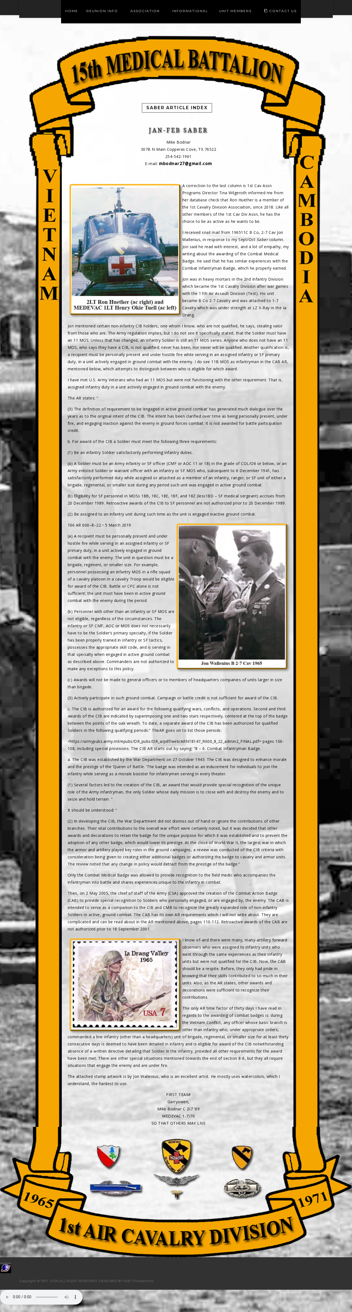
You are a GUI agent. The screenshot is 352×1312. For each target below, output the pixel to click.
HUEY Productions (138, 1281)
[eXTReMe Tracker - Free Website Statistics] (5, 1267)
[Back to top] (336, 1296)
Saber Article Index (177, 107)
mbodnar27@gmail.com (185, 163)
